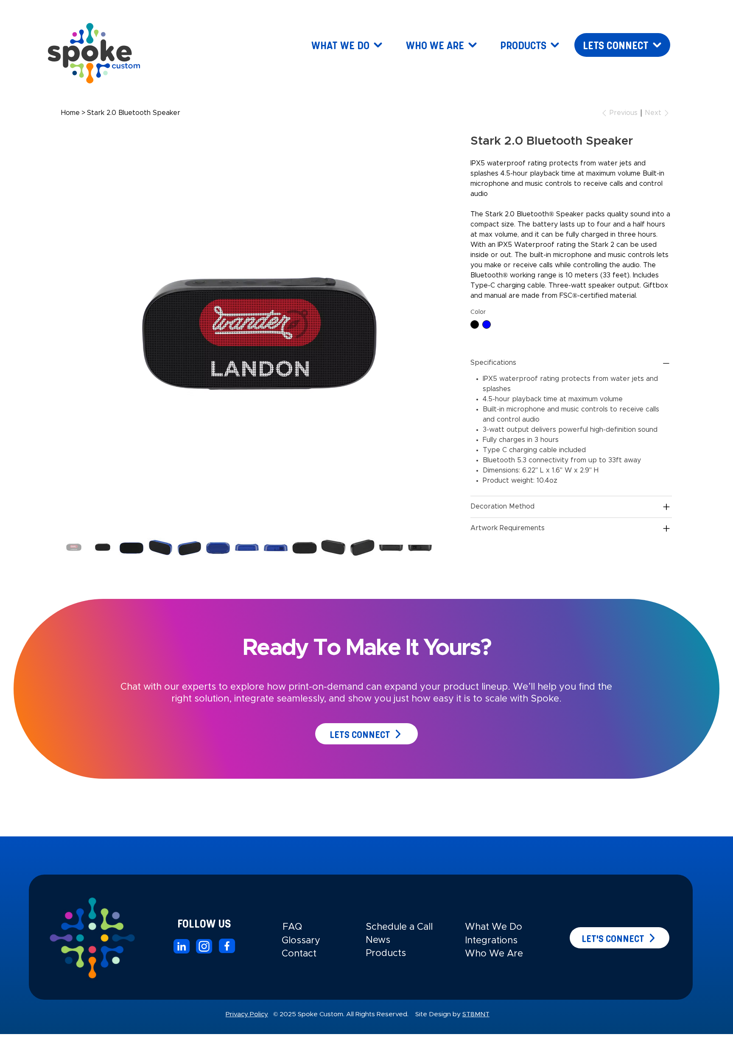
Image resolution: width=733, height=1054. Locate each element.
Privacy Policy (247, 1014)
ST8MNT (476, 1014)
